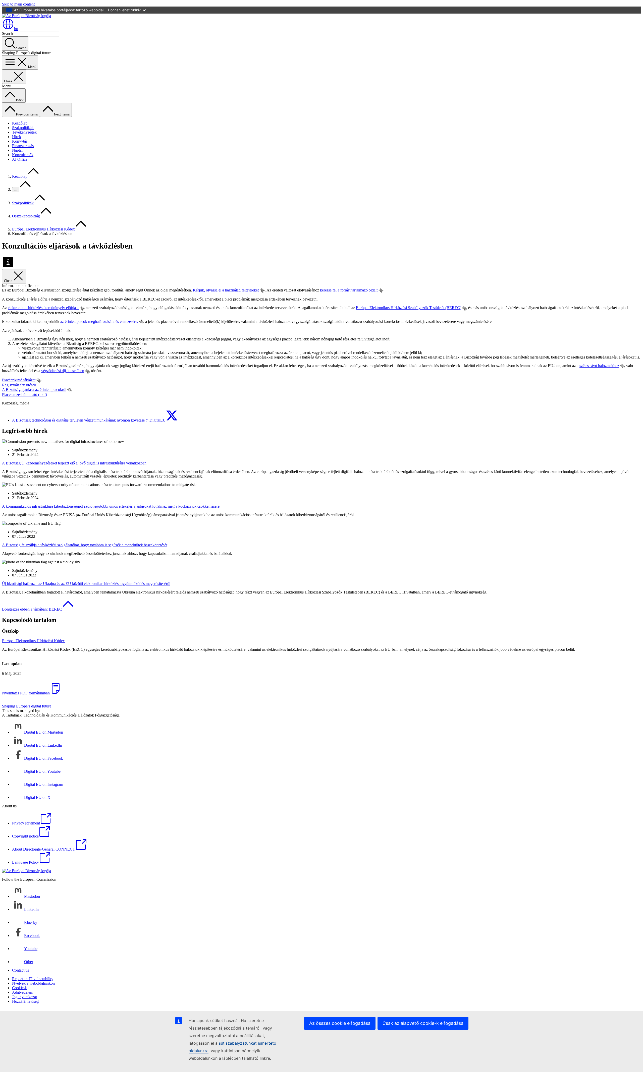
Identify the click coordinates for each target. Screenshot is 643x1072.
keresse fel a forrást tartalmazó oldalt (349, 290)
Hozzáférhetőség (25, 1001)
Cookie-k (19, 988)
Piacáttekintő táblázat (18, 380)
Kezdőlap (19, 123)
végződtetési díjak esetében (62, 371)
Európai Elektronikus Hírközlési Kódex (43, 229)
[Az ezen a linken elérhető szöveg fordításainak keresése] (262, 290)
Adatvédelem (22, 992)
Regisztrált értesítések (19, 385)
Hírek (16, 137)
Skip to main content (18, 4)
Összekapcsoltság (26, 216)
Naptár (17, 150)
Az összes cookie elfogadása (339, 1023)
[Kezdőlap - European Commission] (26, 16)
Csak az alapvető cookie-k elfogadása (423, 1023)
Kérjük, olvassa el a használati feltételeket (226, 290)
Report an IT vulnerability (32, 979)
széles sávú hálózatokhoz (599, 366)
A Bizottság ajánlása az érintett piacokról (34, 389)
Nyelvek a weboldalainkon (33, 983)
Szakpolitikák (23, 128)
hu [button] (16, 29)
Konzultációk (22, 155)
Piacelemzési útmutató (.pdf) (24, 394)
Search (7, 33)
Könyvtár (19, 141)
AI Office (19, 159)
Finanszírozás (23, 146)
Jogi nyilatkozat (24, 997)
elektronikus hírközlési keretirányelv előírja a (43, 308)
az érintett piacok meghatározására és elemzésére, (99, 321)
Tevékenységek (24, 132)
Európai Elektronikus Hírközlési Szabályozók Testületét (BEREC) (408, 308)
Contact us (20, 970)
